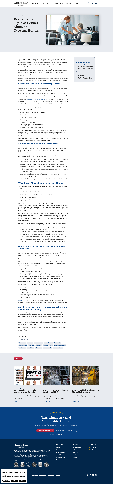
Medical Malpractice (60, 457)
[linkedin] (96, 475)
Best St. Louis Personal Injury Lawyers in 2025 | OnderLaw (25, 391)
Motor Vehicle (59, 447)
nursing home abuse (36, 69)
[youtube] (98, 475)
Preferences (6, 480)
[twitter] (93, 475)
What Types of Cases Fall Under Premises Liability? (55, 391)
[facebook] (87, 475)
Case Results (75, 452)
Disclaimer (58, 475)
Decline (14, 480)
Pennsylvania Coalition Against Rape (36, 99)
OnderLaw (20, 300)
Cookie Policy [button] (7, 476)
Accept (22, 480)
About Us (34, 3)
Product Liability (59, 459)
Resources (74, 459)
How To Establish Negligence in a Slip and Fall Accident (85, 391)
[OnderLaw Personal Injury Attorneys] (21, 4)
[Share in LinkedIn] (22, 339)
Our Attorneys (75, 449)
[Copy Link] (19, 339)
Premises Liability (47, 388)
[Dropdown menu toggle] (37, 3)
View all (17, 358)
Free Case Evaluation (76, 447)
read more (16, 401)
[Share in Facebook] (27, 339)
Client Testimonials (76, 454)
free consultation (61, 329)
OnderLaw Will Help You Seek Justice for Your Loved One (85, 75)
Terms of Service (42, 475)
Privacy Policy (35, 475)
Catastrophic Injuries (60, 452)
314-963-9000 (94, 3)
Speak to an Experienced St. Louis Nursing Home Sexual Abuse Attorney (85, 78)
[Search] (85, 3)
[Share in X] (25, 339)
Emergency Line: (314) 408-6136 (67, 430)
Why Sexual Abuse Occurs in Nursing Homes (85, 71)
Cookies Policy (51, 475)
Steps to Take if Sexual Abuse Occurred (85, 68)
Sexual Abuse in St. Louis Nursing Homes (85, 66)
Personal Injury (17, 388)
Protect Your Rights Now (44, 430)
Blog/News (74, 457)
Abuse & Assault (59, 454)
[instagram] (90, 475)
